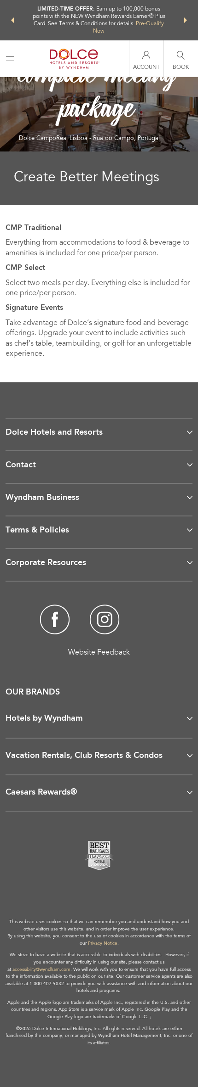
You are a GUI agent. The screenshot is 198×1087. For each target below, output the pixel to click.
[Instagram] (104, 621)
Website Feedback (99, 652)
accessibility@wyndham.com (41, 970)
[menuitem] (10, 58)
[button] (12, 20)
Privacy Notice (102, 943)
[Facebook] (55, 621)
